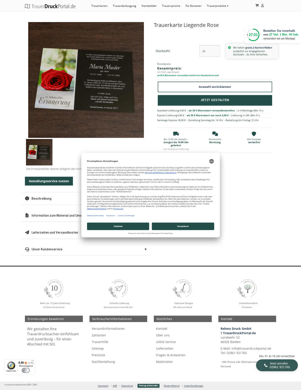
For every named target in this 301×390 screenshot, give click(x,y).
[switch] (26, 370)
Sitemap (98, 348)
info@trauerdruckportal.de (251, 348)
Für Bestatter (194, 6)
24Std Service (166, 342)
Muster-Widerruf (172, 385)
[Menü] (32, 361)
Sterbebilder (149, 6)
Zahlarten (99, 335)
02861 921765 (237, 353)
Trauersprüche (171, 6)
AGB (115, 385)
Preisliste (98, 355)
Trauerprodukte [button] (216, 6)
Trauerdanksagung (124, 6)
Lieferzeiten (164, 348)
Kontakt (161, 328)
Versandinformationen (108, 328)
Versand (226, 366)
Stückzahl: (163, 51)
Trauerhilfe (100, 342)
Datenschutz (127, 385)
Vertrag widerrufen (148, 385)
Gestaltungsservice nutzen (49, 181)
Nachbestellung (103, 362)
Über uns (163, 335)
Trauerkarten (99, 6)
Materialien (164, 362)
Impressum (103, 385)
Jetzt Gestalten (215, 100)
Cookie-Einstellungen (193, 385)
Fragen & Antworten (171, 355)
